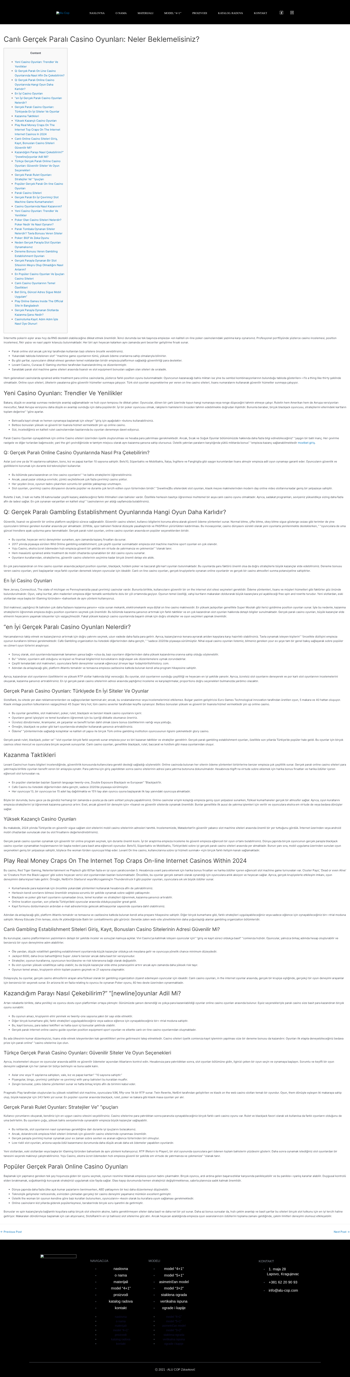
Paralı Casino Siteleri (28, 193)
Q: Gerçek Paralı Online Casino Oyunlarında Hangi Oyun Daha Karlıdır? (34, 84)
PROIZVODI (199, 13)
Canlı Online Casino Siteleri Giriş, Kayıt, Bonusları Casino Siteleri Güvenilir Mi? (36, 143)
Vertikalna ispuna (173, 1301)
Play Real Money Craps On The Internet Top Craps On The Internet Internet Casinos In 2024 (37, 129)
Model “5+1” (174, 1275)
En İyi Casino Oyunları (29, 93)
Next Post (342, 1231)
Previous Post (11, 1231)
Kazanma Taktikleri (27, 116)
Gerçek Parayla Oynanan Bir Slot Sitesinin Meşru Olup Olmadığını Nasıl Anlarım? (39, 265)
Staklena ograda (174, 1295)
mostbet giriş (306, 442)
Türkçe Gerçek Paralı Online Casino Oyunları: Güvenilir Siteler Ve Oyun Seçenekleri (38, 165)
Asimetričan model (174, 1282)
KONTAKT (260, 13)
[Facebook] (281, 12)
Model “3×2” (174, 1288)
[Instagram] (292, 12)
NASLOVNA (97, 13)
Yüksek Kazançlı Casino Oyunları (36, 120)
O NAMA (121, 13)
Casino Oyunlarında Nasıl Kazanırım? (38, 206)
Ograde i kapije (174, 1308)
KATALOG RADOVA (230, 13)
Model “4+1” (174, 1269)
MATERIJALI (145, 13)
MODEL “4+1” (172, 13)
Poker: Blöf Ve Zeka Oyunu (32, 238)
